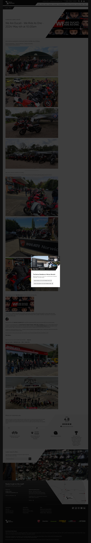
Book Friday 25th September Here (42, 280)
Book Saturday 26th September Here (42, 283)
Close (58, 257)
